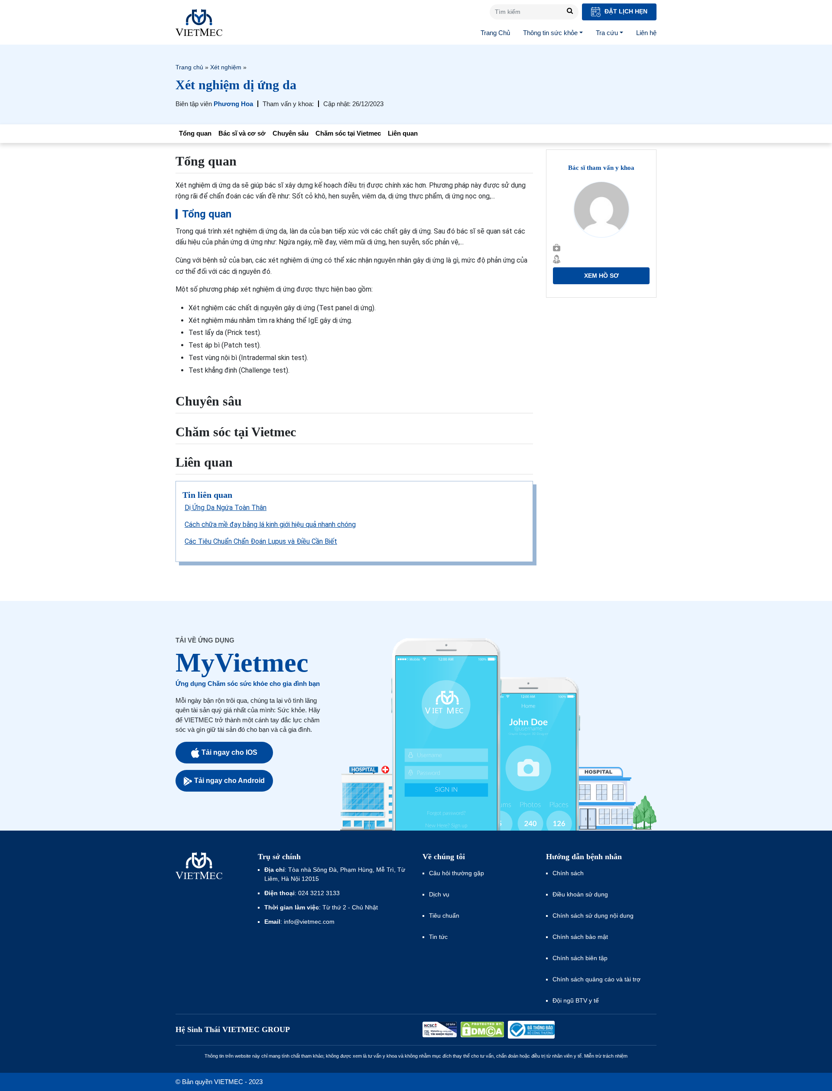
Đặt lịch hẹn (625, 11)
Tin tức (438, 936)
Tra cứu (607, 32)
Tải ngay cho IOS (229, 752)
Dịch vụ (439, 894)
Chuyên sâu (291, 133)
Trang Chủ (495, 32)
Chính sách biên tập (580, 958)
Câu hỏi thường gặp (456, 873)
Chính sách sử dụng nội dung (593, 915)
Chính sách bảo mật (580, 936)
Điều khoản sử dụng (580, 894)
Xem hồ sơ (601, 275)
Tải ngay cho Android (229, 780)
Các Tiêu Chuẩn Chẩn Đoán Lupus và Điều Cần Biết (261, 541)
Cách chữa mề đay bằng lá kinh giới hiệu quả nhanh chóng (270, 524)
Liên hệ (646, 32)
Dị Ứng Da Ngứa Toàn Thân (225, 507)
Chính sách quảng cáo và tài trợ (596, 979)
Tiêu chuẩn (444, 915)
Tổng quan (195, 133)
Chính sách (568, 873)
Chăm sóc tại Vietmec (348, 133)
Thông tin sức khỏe (550, 32)
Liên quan (403, 133)
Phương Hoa (233, 103)
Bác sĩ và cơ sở (242, 133)
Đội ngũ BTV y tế (575, 1000)
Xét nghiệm (225, 67)
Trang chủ (189, 67)
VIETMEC (199, 22)
